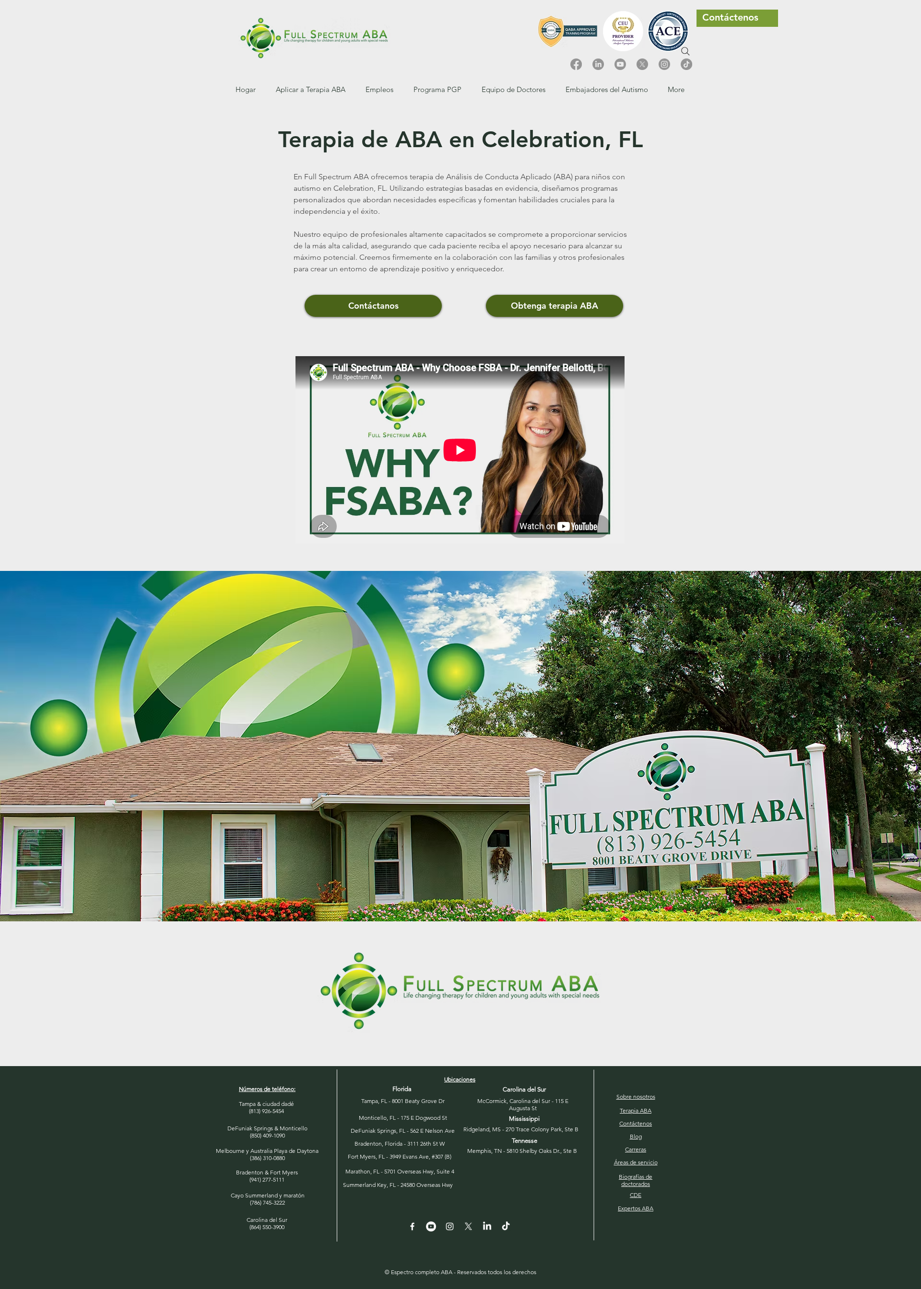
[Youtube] (620, 64)
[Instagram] (664, 64)
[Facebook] (576, 64)
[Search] (685, 51)
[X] (642, 64)
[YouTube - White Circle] (431, 1226)
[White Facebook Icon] (412, 1226)
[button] (379, 89)
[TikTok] (686, 64)
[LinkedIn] (598, 64)
